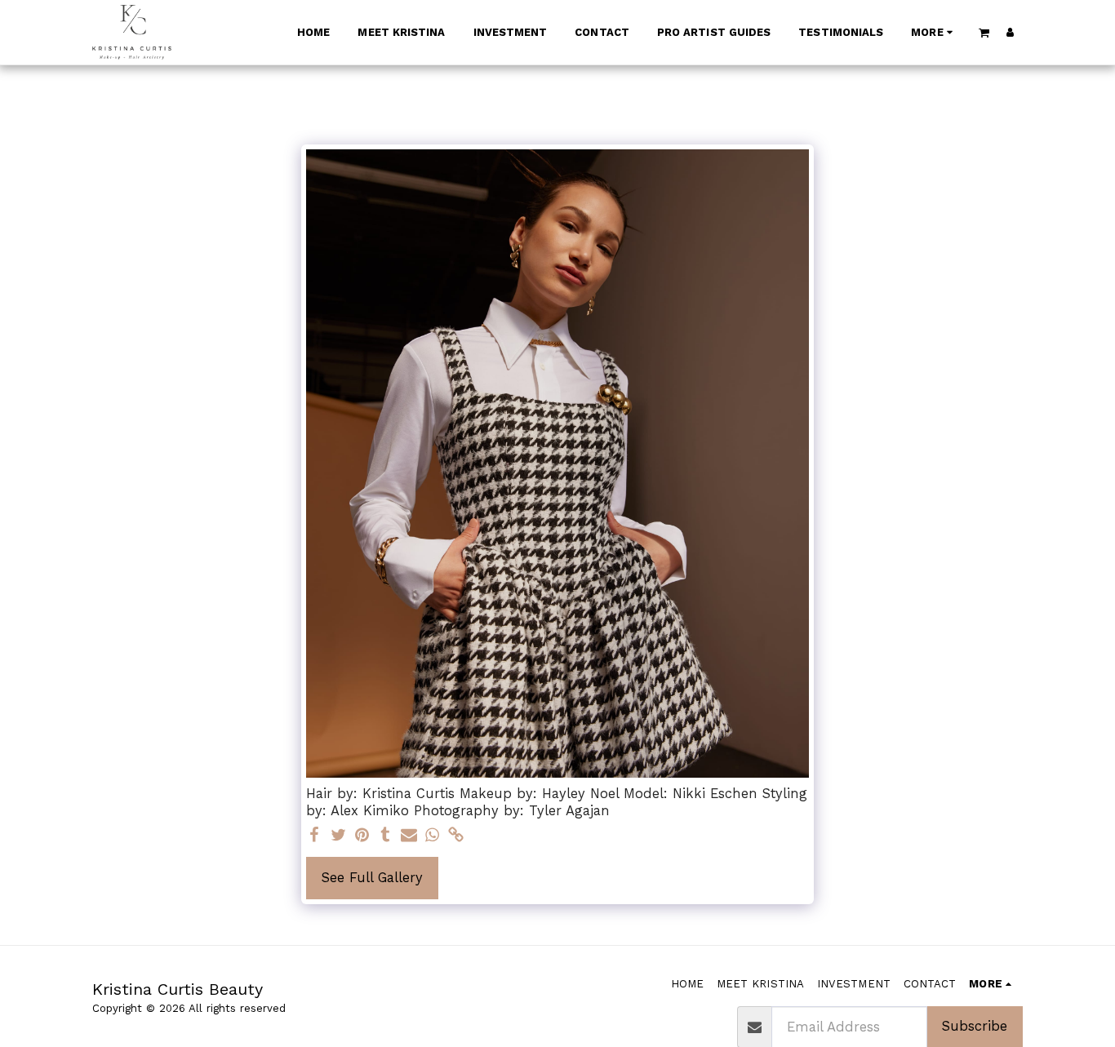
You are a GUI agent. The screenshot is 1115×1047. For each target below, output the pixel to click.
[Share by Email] (409, 836)
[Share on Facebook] (314, 836)
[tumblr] (385, 836)
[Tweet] (338, 836)
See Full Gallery (372, 877)
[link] (455, 836)
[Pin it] (362, 836)
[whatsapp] (432, 836)
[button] (984, 32)
